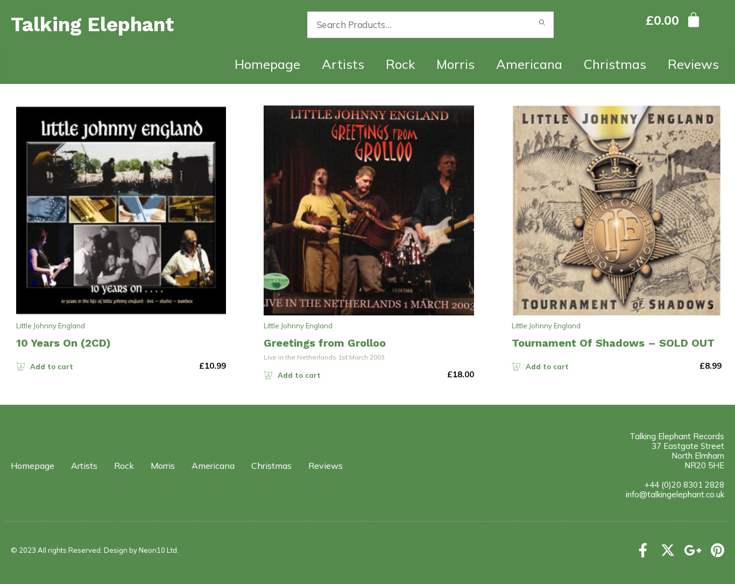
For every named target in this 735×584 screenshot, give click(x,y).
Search (542, 24)
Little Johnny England (50, 325)
